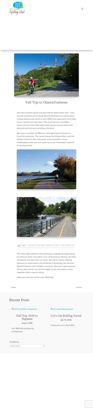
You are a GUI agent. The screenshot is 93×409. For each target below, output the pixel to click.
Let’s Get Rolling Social (66, 315)
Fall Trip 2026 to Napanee (27, 317)
